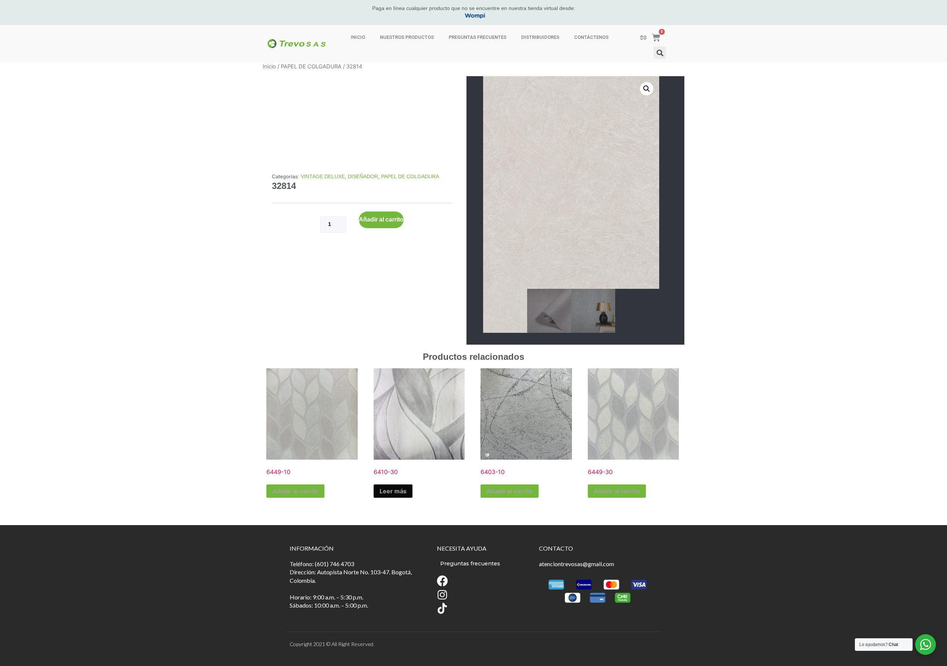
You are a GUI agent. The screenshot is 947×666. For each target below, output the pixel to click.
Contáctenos (591, 37)
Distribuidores (540, 37)
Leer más (393, 491)
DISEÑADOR (363, 176)
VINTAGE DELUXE (323, 176)
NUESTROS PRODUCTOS (407, 37)
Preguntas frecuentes (477, 37)
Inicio (358, 37)
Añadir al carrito (381, 219)
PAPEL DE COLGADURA (311, 66)
